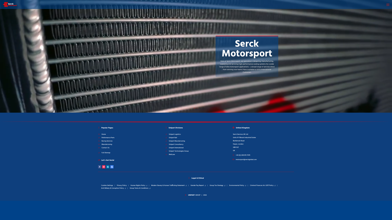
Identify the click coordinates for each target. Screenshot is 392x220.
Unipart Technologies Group (179, 151)
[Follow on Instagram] (103, 166)
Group (194, 195)
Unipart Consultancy (176, 144)
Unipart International (176, 147)
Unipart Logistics (175, 134)
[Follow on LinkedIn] (107, 166)
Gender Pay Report (197, 185)
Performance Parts (108, 137)
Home (104, 134)
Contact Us (105, 147)
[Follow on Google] (112, 166)
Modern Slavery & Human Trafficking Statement (168, 185)
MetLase (172, 154)
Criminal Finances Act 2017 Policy (261, 185)
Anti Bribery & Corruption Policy (112, 188)
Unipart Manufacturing (177, 141)
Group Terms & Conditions (139, 188)
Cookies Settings (107, 185)
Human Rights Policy (138, 185)
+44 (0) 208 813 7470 (243, 155)
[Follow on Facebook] (99, 166)
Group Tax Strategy (216, 185)
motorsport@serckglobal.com (246, 159)
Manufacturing (107, 144)
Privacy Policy (122, 185)
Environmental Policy (236, 185)
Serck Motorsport (247, 49)
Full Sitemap (106, 152)
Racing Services (107, 141)
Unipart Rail (173, 137)
